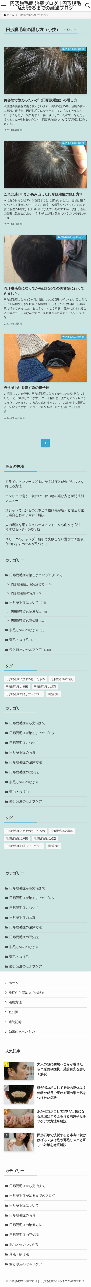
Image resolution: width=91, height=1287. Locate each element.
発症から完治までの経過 (27, 992)
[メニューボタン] (3, 5)
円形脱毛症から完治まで (31, 584)
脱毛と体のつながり (26, 630)
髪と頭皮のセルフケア (30, 649)
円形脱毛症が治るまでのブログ (35, 575)
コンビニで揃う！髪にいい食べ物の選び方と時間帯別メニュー (44, 498)
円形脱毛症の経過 (45, 686)
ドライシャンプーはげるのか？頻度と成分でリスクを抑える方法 (44, 484)
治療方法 (15, 1002)
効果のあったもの (22, 1031)
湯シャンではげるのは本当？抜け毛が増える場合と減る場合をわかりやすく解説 (44, 512)
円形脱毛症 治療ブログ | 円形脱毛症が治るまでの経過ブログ (45, 5)
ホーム (13, 983)
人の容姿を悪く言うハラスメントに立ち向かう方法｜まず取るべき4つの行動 (44, 527)
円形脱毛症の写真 (26, 593)
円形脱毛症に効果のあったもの (25, 679)
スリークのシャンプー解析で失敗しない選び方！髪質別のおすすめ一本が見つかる (44, 541)
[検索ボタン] (87, 5)
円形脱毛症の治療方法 (29, 611)
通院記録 (53, 694)
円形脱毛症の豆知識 (28, 620)
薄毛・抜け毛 (22, 640)
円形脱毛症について (27, 602)
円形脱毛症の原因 (17, 686)
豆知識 (13, 1012)
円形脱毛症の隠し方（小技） (24, 694)
